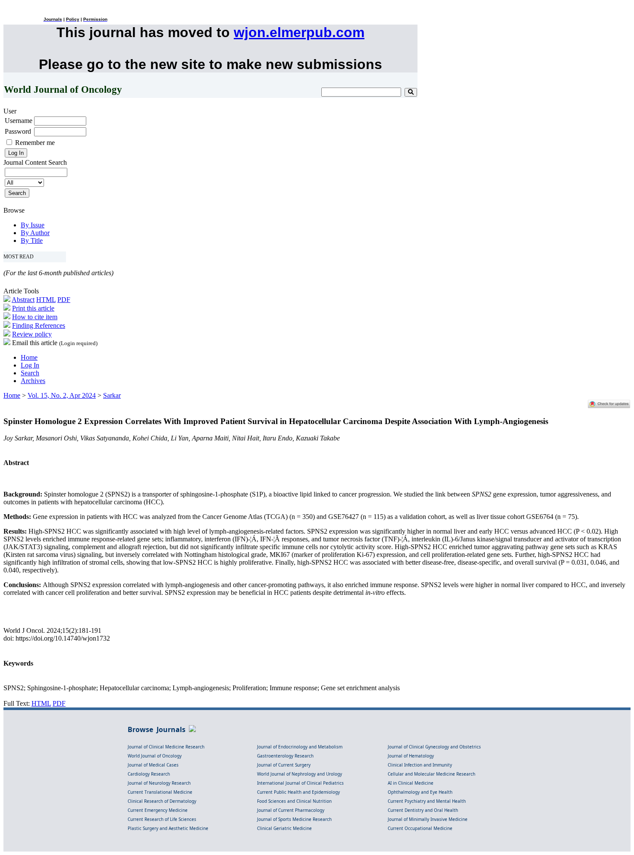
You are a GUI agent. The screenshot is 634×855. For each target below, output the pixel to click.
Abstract (23, 299)
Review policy (32, 334)
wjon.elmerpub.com (299, 32)
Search (30, 373)
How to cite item (34, 317)
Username (18, 120)
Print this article (33, 308)
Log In (30, 365)
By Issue (32, 225)
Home (29, 357)
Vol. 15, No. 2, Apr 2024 (62, 395)
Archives (33, 380)
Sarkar (112, 395)
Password (18, 131)
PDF (63, 299)
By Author (35, 232)
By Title (32, 240)
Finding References (38, 325)
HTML (46, 299)
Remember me (35, 142)
